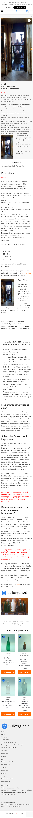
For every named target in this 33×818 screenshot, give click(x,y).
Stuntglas (13, 625)
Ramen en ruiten (16, 16)
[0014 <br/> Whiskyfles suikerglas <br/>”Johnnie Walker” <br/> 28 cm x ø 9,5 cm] (24, 686)
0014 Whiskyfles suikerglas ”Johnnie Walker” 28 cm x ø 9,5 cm (24, 703)
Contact (4, 750)
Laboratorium (24, 655)
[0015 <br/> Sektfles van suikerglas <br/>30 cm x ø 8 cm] (8, 643)
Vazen (3, 776)
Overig (3, 767)
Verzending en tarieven (9, 747)
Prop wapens (5, 781)
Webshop (4, 737)
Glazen (3, 759)
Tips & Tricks (26, 273)
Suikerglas (8, 16)
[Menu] (2, 11)
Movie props (8, 623)
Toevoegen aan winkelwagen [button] (8, 672)
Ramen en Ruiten (7, 779)
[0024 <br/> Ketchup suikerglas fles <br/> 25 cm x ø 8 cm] (8, 686)
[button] (29, 20)
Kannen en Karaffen (7, 762)
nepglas (15, 623)
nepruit (20, 623)
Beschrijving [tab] (16, 162)
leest (18, 584)
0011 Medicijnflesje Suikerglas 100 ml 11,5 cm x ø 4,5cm (24, 661)
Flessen (8, 653)
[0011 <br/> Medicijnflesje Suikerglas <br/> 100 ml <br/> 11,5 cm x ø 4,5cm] (24, 643)
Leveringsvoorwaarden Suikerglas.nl (13, 745)
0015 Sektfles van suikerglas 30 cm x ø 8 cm (8, 659)
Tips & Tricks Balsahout (8, 742)
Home (3, 16)
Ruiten (29, 623)
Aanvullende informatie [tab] (13, 166)
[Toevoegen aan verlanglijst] (3, 637)
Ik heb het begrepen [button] (20, 7)
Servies (3, 773)
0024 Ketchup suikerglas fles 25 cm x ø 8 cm (8, 702)
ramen (25, 623)
